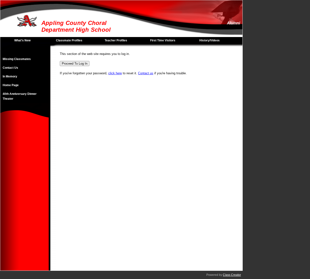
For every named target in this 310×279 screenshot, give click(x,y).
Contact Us (10, 67)
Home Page (11, 85)
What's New (22, 40)
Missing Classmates (17, 59)
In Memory (10, 76)
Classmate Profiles (69, 40)
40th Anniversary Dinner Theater (20, 96)
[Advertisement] (24, 198)
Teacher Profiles (116, 40)
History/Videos (209, 40)
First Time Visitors (162, 40)
